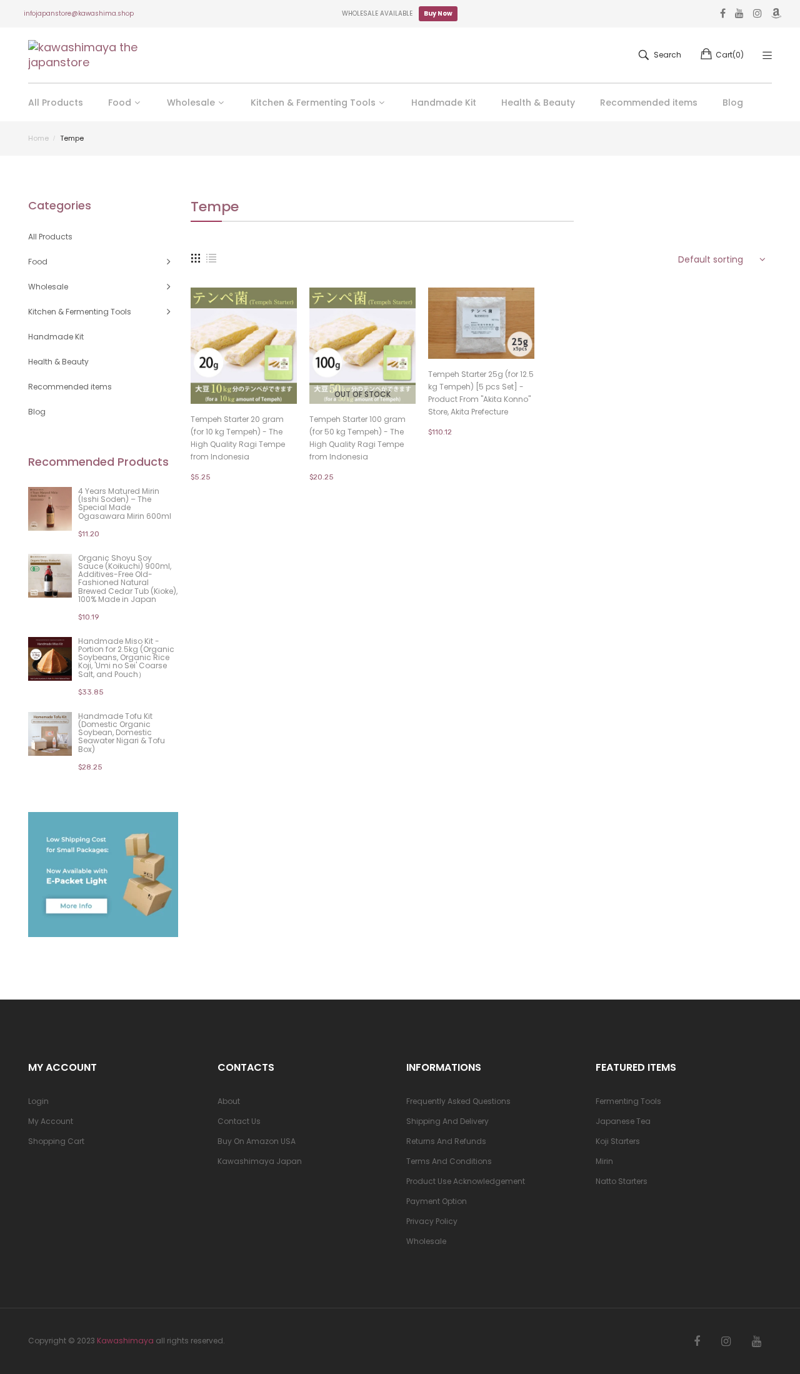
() (730, 54)
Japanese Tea (623, 1121)
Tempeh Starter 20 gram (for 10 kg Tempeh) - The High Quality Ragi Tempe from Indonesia (238, 438)
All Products (50, 236)
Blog (37, 411)
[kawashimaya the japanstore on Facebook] (697, 1341)
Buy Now (438, 13)
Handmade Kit (56, 336)
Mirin (604, 1161)
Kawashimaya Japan (260, 1161)
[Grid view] (196, 257)
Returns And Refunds (446, 1141)
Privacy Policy (432, 1221)
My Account (50, 1121)
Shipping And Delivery (447, 1121)
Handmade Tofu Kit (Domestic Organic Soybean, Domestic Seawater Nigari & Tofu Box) (121, 733)
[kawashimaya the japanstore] (84, 55)
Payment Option (436, 1201)
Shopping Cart (56, 1141)
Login (38, 1101)
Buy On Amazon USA (257, 1141)
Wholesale (426, 1241)
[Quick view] (293, 382)
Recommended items (70, 386)
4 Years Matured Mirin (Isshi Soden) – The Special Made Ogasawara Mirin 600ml (124, 503)
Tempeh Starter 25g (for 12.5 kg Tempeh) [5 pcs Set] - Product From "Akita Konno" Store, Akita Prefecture (481, 393)
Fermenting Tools (628, 1101)
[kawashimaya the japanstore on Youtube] (756, 1341)
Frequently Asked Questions (458, 1101)
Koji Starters (618, 1141)
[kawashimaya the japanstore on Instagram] (726, 1341)
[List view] (211, 257)
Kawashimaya (125, 1340)
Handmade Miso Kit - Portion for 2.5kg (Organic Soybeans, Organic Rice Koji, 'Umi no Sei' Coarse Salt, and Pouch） (126, 657)
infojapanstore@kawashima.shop (79, 13)
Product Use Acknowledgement (465, 1181)
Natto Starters (622, 1181)
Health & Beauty (58, 361)
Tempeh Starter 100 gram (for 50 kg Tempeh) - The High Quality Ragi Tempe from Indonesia (357, 438)
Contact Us (239, 1121)
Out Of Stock (362, 394)
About (229, 1101)
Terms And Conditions (449, 1161)
